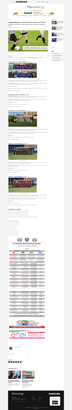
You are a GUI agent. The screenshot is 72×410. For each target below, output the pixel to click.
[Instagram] (19, 2)
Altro (52, 15)
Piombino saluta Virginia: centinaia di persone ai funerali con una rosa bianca (60, 22)
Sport (41, 15)
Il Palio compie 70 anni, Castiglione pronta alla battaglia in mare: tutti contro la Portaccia (27, 381)
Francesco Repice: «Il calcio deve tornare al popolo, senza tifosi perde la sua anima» (14, 381)
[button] (9, 362)
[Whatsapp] (26, 2)
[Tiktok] (24, 2)
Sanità (49, 15)
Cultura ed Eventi (24, 15)
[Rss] (21, 2)
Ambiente (18, 15)
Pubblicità (19, 401)
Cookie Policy (26, 401)
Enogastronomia (36, 15)
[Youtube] (23, 2)
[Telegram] (18, 2)
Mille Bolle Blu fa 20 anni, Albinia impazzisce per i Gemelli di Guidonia (60, 39)
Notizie (14, 15)
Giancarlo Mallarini (17, 347)
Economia (30, 15)
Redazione (13, 401)
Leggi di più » (58, 24)
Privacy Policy (22, 401)
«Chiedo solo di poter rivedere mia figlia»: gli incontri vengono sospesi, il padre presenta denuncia (60, 28)
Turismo (44, 15)
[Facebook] (16, 2)
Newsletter (16, 401)
